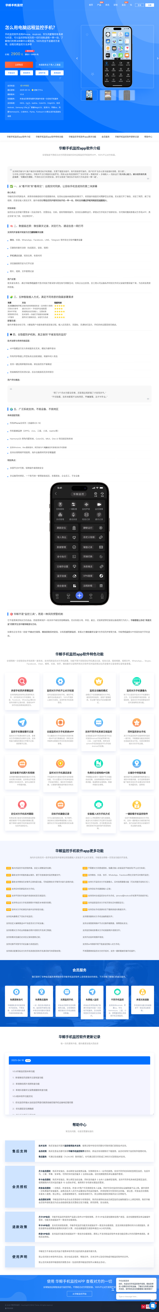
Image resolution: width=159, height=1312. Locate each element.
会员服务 (106, 136)
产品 (99, 5)
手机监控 (33, 283)
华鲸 (16, 614)
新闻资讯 (26, 73)
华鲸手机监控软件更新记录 (127, 136)
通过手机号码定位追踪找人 (95, 200)
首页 (91, 5)
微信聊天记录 (41, 226)
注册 (149, 5)
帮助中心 (148, 136)
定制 (116, 5)
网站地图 (10, 1308)
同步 (103, 196)
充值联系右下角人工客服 (49, 64)
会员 (124, 5)
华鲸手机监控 (15, 1305)
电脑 (45, 447)
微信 (12, 240)
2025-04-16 (20, 1060)
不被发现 (89, 397)
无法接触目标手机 (15, 306)
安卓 (16, 431)
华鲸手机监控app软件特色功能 (49, 136)
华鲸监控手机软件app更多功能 (82, 136)
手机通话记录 (16, 255)
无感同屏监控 (70, 632)
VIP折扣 (26, 86)
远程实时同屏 (52, 186)
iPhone (17, 423)
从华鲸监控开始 (79, 1294)
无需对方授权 (27, 177)
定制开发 (42, 73)
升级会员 (11, 73)
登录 (139, 5)
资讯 (107, 5)
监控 (54, 452)
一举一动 (92, 177)
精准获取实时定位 (50, 632)
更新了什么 (38, 90)
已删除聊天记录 (36, 232)
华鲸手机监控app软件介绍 (18, 136)
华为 (24, 438)
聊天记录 (78, 240)
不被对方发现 (34, 632)
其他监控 (57, 73)
